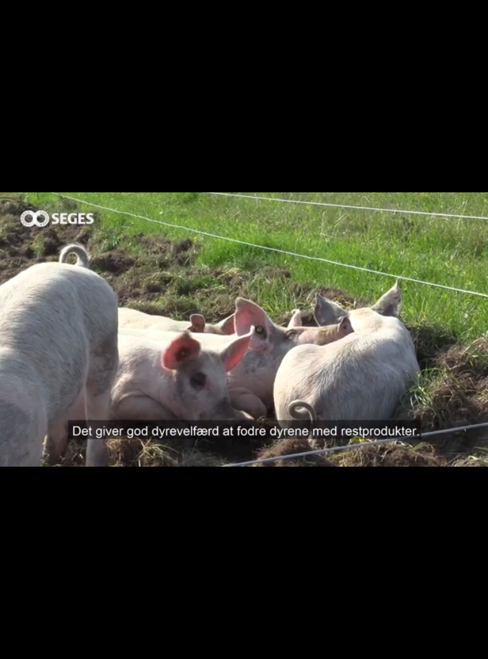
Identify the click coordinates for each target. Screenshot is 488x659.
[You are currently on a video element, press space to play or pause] (244, 329)
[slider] (216, 652)
